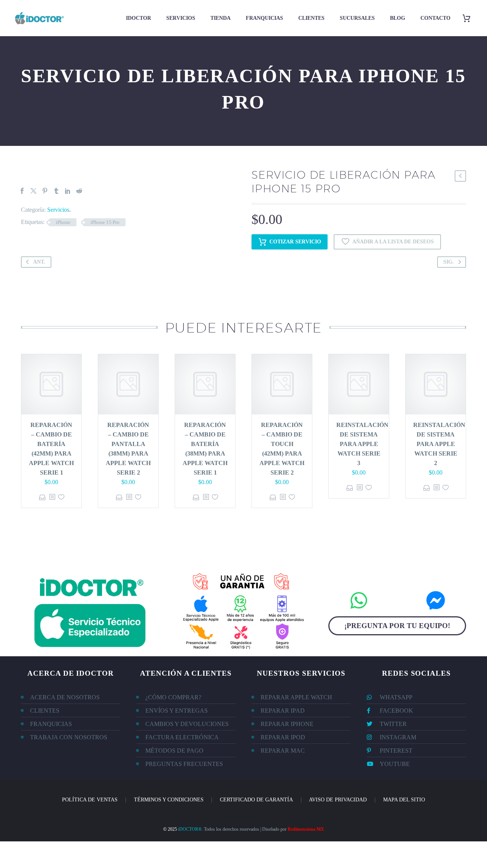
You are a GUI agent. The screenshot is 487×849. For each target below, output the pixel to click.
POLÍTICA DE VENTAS (90, 800)
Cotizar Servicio (295, 242)
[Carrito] (469, 18)
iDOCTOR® (190, 829)
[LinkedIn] (68, 191)
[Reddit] (79, 191)
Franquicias (264, 18)
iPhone (63, 222)
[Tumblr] (56, 191)
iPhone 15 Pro (105, 222)
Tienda (220, 18)
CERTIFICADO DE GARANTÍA (256, 800)
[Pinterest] (45, 191)
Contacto (435, 18)
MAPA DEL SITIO (404, 800)
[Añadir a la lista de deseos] (61, 497)
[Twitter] (33, 191)
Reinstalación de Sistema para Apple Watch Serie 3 (362, 444)
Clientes (311, 18)
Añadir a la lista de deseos (393, 242)
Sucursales (357, 18)
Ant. (39, 262)
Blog (397, 18)
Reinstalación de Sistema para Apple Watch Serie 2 (439, 444)
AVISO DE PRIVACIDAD (338, 800)
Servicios (180, 18)
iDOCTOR (138, 18)
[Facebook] (22, 191)
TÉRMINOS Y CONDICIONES (169, 800)
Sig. (448, 262)
